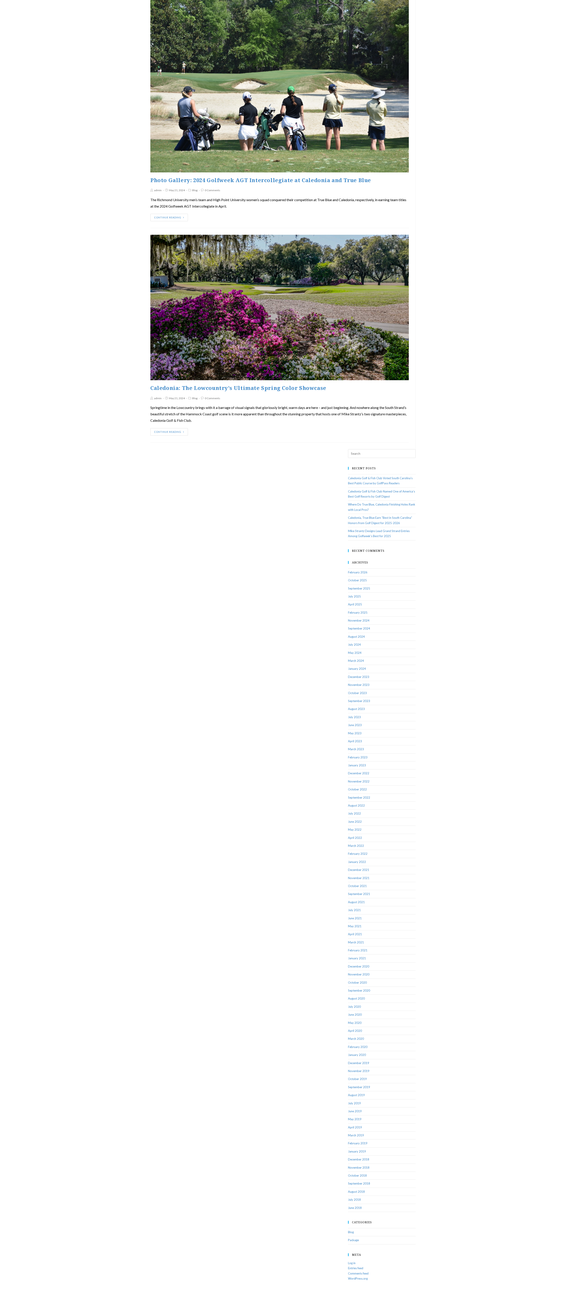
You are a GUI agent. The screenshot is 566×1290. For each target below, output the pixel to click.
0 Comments (212, 190)
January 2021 (357, 958)
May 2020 (354, 1023)
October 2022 (357, 789)
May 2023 (354, 733)
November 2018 (358, 1167)
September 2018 (359, 1183)
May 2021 (354, 926)
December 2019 (358, 1063)
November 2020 (358, 974)
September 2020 (359, 990)
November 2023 (358, 685)
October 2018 (357, 1175)
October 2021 (357, 886)
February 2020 (357, 1047)
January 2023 (357, 765)
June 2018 (355, 1208)
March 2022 (356, 845)
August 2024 (356, 636)
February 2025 (357, 612)
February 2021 (357, 950)
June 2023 (355, 725)
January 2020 (357, 1055)
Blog (194, 190)
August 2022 (356, 805)
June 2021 (355, 918)
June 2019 (355, 1111)
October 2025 (357, 580)
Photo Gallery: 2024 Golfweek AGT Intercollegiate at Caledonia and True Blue (260, 180)
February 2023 (357, 757)
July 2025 (354, 596)
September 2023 (359, 701)
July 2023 (354, 717)
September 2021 (359, 894)
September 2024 (359, 628)
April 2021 (355, 934)
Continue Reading (167, 217)
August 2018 (356, 1191)
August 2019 (356, 1095)
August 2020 (356, 998)
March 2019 (356, 1135)
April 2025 (355, 604)
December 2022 (358, 773)
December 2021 (358, 870)
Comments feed (358, 1273)
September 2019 (359, 1087)
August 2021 (356, 902)
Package (353, 1240)
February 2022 (357, 853)
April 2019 (355, 1127)
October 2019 (357, 1079)
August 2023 (356, 709)
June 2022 (355, 821)
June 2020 (355, 1014)
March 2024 (356, 660)
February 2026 (357, 572)
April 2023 (355, 741)
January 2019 (357, 1151)
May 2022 (354, 829)
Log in (352, 1263)
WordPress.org (358, 1278)
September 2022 (359, 797)
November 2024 (358, 620)
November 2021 (358, 878)
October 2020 (357, 982)
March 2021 (356, 942)
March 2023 (356, 749)
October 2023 (357, 693)
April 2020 (355, 1030)
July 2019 (354, 1103)
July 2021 (354, 910)
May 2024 (354, 653)
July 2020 (354, 1006)
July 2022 (354, 813)
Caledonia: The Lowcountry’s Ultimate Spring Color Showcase (238, 388)
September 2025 (359, 588)
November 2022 (358, 781)
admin (158, 190)
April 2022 (355, 838)
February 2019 (357, 1143)
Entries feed (355, 1268)
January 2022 (357, 862)
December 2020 (358, 966)
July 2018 (354, 1199)
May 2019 (354, 1119)
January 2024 (357, 668)
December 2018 (358, 1159)
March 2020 (356, 1038)
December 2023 (358, 677)
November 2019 (358, 1071)
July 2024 (354, 644)
